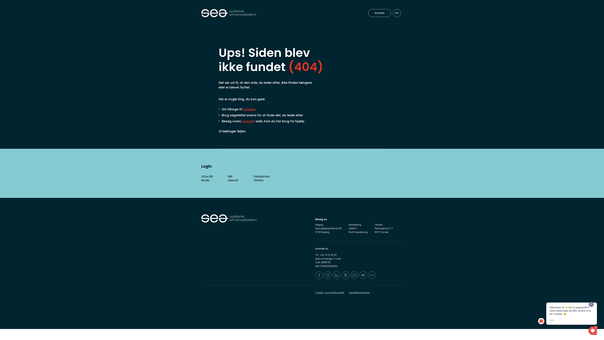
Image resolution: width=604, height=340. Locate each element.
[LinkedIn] (337, 275)
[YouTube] (354, 275)
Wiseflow (258, 180)
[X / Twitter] (345, 275)
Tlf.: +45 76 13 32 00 (326, 255)
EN (396, 13)
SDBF (230, 176)
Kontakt (380, 13)
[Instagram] (328, 275)
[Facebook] (319, 275)
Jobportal (233, 180)
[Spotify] (363, 275)
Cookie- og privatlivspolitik (329, 292)
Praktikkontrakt (262, 176)
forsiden (249, 109)
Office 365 (207, 176)
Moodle (205, 180)
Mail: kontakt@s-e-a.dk (328, 258)
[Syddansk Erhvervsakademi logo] (250, 13)
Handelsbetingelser (359, 292)
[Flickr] (372, 275)
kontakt (248, 121)
